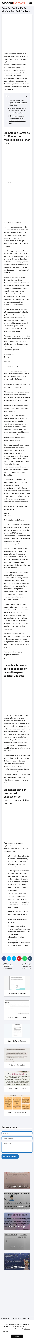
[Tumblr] (29, 958)
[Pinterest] (19, 958)
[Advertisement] (17, 34)
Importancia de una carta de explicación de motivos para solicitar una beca (17, 110)
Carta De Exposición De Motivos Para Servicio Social (26, 965)
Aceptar (17, 1336)
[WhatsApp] (24, 958)
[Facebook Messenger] (9, 958)
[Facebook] (4, 958)
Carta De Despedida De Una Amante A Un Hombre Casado (9, 965)
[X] (14, 958)
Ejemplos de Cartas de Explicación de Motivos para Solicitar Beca (18, 102)
